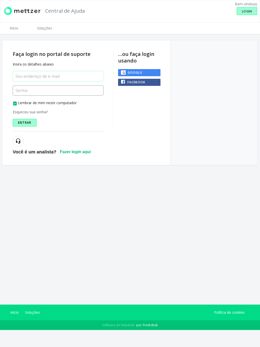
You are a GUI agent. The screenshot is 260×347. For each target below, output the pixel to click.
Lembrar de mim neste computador (47, 102)
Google (135, 72)
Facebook (136, 82)
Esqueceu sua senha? (30, 111)
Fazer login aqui (75, 152)
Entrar (24, 122)
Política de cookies (229, 312)
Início (14, 28)
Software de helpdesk (118, 325)
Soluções (44, 28)
